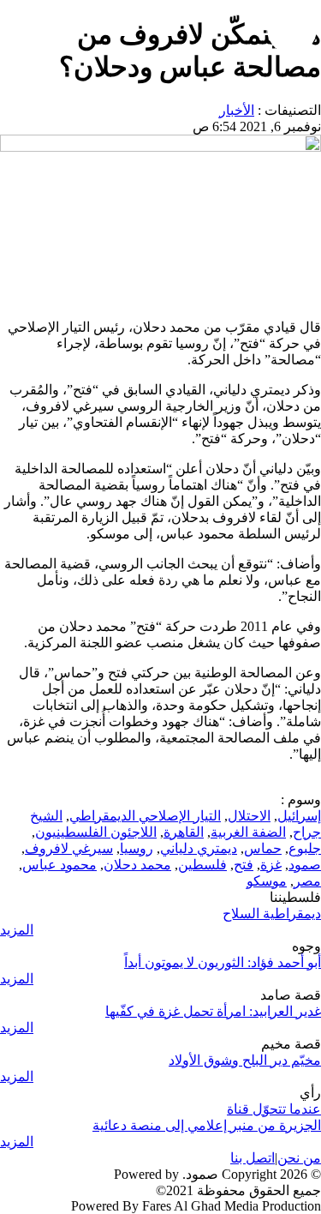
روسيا (136, 848)
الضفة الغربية (248, 832)
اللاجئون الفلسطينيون (96, 832)
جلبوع (304, 848)
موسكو (267, 881)
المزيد (16, 930)
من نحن (299, 1158)
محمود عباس (59, 864)
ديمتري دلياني (198, 848)
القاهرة (183, 832)
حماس (263, 848)
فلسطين (202, 864)
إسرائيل (299, 815)
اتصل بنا (252, 1158)
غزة (271, 864)
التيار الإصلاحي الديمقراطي (145, 815)
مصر (307, 881)
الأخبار (236, 110)
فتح (243, 864)
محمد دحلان (137, 864)
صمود (304, 864)
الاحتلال (249, 815)
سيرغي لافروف (69, 848)
